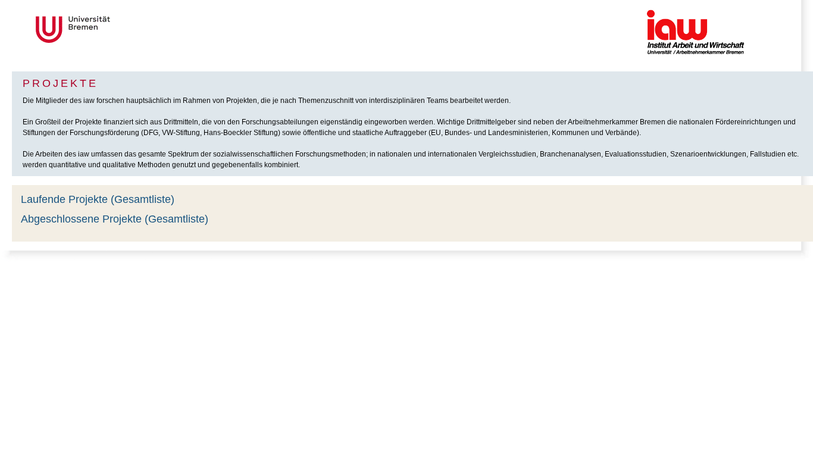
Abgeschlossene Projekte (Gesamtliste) (114, 219)
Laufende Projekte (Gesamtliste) (97, 199)
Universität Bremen (112, 29)
